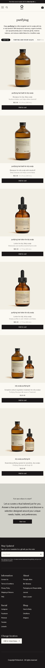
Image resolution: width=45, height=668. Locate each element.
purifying (6, 40)
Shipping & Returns (7, 592)
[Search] (6, 7)
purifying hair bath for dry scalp (22, 93)
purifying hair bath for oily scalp (22, 166)
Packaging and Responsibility (32, 588)
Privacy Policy (5, 588)
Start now (22, 522)
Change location (9, 636)
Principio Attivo (27, 579)
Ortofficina (26, 613)
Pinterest (4, 618)
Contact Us (4, 579)
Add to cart (22, 107)
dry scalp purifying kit (22, 459)
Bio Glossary (27, 584)
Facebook (4, 613)
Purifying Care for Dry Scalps (24, 40)
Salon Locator (27, 597)
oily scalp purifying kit (22, 385)
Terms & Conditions (7, 584)
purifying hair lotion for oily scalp (22, 312)
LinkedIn (4, 626)
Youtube (3, 622)
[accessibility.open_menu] (2, 7)
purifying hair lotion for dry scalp (22, 239)
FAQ (2, 597)
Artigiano (26, 618)
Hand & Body (27, 609)
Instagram (4, 609)
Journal (25, 592)
